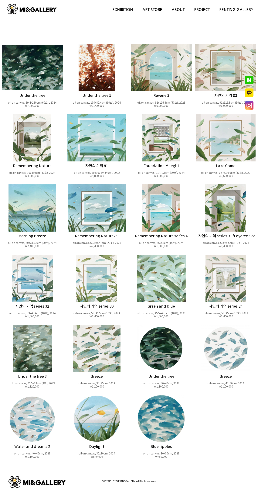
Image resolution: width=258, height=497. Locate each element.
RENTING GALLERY (236, 9)
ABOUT (178, 9)
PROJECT (202, 9)
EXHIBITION (122, 9)
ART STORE (152, 9)
